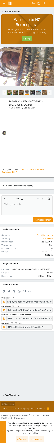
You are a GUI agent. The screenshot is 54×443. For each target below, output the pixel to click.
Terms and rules (9, 408)
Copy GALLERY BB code (11, 323)
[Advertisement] (27, 137)
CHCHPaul (15, 108)
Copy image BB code (10, 306)
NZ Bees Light (8, 404)
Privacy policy (23, 408)
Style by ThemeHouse (15, 418)
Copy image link (8, 298)
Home (39, 408)
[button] (4, 3)
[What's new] (44, 3)
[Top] (44, 408)
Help (33, 408)
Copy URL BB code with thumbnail (16, 315)
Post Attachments (45, 235)
